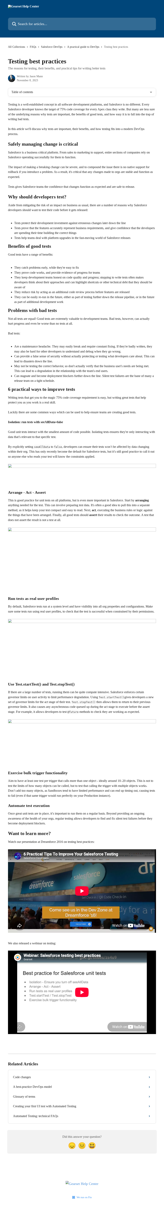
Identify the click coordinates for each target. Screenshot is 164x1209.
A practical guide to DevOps (83, 46)
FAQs (33, 46)
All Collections (16, 46)
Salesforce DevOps (51, 46)
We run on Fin (84, 1197)
